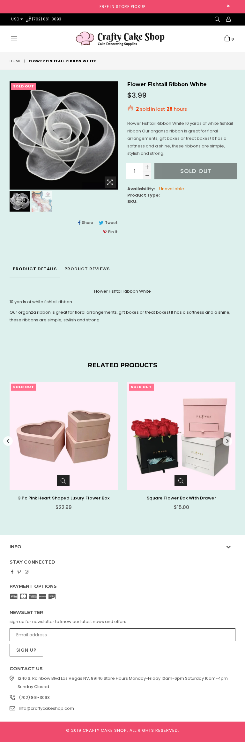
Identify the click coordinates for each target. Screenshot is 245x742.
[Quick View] (63, 480)
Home (15, 61)
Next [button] (227, 441)
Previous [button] (8, 441)
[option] (19, 202)
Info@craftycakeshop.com (46, 708)
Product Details (35, 269)
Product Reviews (87, 269)
